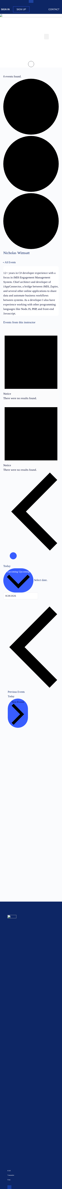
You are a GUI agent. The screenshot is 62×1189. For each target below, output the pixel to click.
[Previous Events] (34, 550)
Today (7, 566)
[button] (46, 36)
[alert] (31, 365)
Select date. (40, 580)
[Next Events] (13, 555)
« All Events (9, 262)
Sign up (21, 9)
